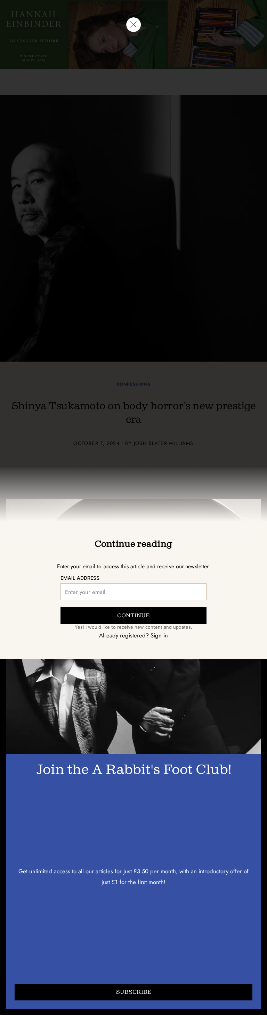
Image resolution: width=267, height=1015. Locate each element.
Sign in (159, 635)
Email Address (79, 578)
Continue (133, 615)
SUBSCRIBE (133, 992)
